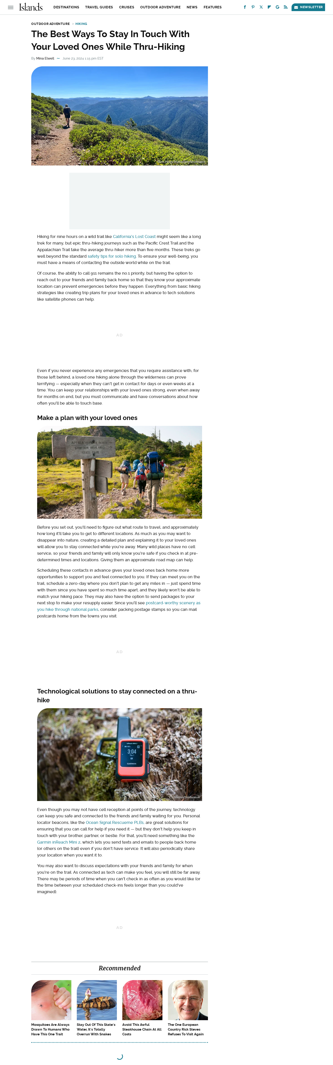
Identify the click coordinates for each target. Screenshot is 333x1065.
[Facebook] (245, 8)
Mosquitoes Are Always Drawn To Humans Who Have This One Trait (50, 1029)
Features (213, 7)
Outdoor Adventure (160, 7)
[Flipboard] (269, 8)
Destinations (66, 7)
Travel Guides (99, 7)
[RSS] (285, 8)
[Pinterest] (253, 8)
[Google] (277, 8)
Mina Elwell (45, 58)
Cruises (126, 7)
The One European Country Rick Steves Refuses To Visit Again (186, 1029)
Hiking (81, 24)
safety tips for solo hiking (112, 256)
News (192, 7)
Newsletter (311, 7)
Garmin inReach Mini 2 (58, 842)
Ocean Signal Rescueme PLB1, (115, 822)
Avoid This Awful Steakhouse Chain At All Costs (142, 1029)
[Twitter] (261, 8)
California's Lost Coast (134, 236)
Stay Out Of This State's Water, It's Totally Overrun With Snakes (96, 1029)
